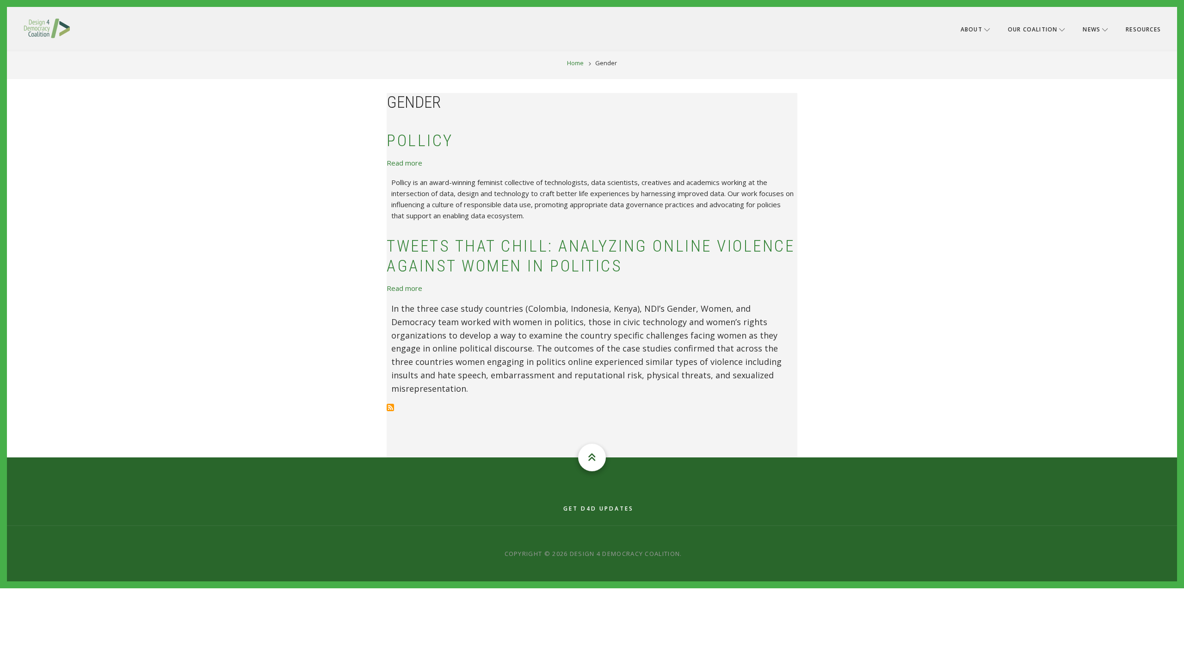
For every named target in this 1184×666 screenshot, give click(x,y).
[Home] (47, 27)
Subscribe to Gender (390, 407)
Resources (1143, 29)
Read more (404, 162)
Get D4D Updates (598, 508)
